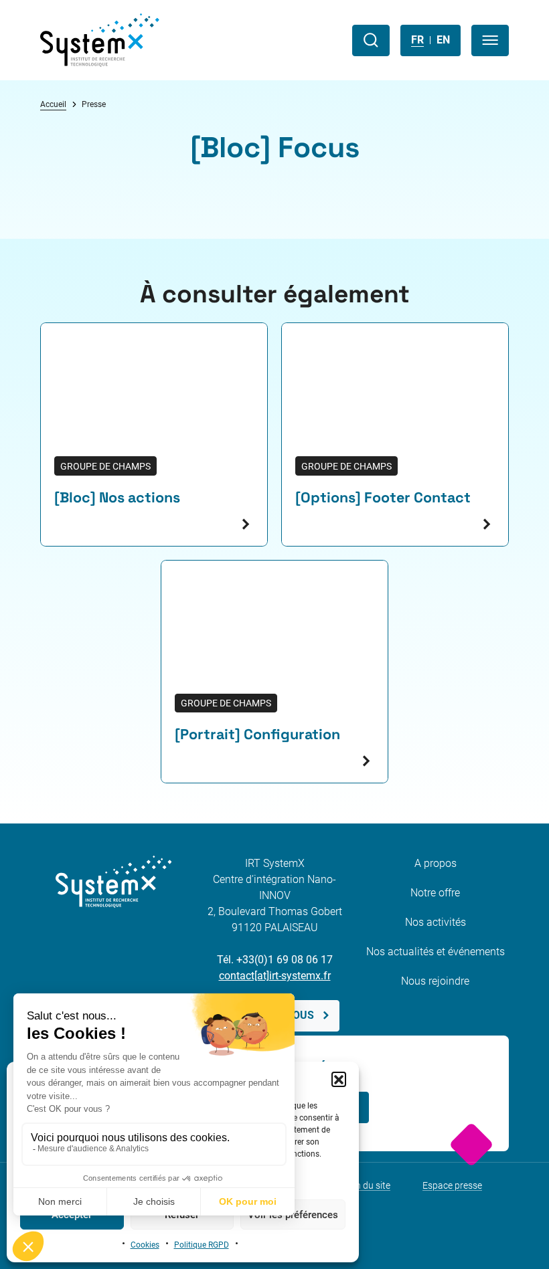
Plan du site (366, 1185)
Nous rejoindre (435, 981)
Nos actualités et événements (435, 951)
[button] (338, 1079)
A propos (435, 863)
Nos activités (435, 922)
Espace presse (452, 1185)
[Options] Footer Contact (383, 497)
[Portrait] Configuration (257, 734)
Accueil (53, 104)
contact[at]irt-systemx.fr (275, 975)
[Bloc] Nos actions (117, 497)
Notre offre (435, 892)
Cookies (145, 1245)
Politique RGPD (201, 1245)
